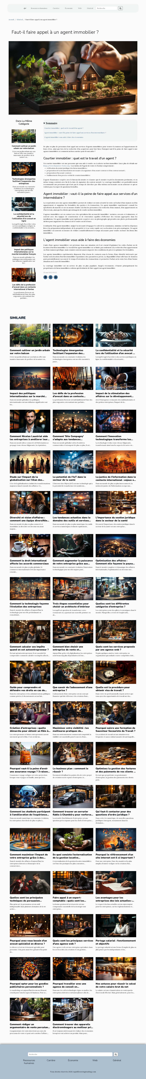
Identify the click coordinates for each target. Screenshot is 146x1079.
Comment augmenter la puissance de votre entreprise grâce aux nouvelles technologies (73, 563)
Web (79, 8)
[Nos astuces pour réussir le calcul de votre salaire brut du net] (116, 969)
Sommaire (51, 123)
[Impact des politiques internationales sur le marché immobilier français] (24, 240)
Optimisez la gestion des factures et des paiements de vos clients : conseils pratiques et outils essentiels (116, 773)
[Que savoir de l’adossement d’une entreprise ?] (73, 672)
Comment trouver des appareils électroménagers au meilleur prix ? (72, 1027)
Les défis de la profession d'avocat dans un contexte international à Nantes (24, 287)
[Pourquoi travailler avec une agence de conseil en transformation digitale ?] (73, 969)
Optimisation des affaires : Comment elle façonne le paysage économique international (116, 563)
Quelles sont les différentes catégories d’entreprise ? (112, 605)
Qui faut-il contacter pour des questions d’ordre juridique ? (113, 813)
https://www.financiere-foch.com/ (57, 166)
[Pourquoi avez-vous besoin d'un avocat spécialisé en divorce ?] (30, 926)
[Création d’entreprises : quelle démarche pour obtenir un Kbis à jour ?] (30, 713)
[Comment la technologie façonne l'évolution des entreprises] (30, 588)
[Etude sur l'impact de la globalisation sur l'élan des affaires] (30, 462)
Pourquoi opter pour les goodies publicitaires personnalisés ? (29, 985)
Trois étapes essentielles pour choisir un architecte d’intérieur (71, 605)
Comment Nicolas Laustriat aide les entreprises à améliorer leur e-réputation (29, 439)
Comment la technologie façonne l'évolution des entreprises (29, 605)
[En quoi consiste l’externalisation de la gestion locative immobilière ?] (73, 839)
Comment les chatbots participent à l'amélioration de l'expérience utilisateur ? (30, 814)
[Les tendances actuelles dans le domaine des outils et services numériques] (73, 502)
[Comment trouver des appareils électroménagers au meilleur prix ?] (73, 1009)
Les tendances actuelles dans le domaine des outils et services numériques (71, 520)
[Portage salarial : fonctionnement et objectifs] (116, 926)
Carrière (56, 8)
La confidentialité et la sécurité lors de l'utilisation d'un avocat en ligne (24, 217)
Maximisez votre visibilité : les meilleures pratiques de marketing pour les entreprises (71, 731)
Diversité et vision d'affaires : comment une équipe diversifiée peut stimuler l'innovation (28, 520)
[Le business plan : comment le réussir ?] (73, 753)
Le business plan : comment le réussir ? (70, 770)
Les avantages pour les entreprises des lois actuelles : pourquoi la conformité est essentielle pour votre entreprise (115, 902)
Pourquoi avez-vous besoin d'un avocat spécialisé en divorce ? (28, 942)
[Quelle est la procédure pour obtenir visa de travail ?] (116, 672)
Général (90, 8)
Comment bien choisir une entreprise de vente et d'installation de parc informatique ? (68, 651)
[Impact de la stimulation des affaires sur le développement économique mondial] (116, 378)
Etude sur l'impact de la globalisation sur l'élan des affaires (26, 480)
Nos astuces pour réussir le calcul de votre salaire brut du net (116, 985)
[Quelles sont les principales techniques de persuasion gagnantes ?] (30, 882)
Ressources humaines (39, 8)
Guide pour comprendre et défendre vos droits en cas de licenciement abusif (27, 690)
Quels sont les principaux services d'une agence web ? (73, 942)
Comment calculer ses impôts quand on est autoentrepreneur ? (29, 648)
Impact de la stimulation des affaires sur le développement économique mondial (113, 396)
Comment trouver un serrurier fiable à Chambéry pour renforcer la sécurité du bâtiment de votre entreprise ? (72, 816)
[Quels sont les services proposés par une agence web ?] (116, 631)
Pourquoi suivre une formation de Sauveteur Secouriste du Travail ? (115, 729)
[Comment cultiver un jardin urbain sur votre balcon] (24, 136)
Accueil (11, 20)
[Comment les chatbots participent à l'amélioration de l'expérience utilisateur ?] (30, 796)
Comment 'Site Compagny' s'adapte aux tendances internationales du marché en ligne (70, 441)
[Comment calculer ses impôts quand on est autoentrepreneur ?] (30, 631)
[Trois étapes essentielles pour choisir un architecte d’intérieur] (73, 588)
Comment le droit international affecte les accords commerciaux (29, 562)
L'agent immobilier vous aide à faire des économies (63, 137)
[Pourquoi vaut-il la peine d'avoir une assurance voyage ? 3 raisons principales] (30, 753)
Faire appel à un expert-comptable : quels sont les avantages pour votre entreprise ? (73, 900)
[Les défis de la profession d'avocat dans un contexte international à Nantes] (24, 275)
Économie (69, 8)
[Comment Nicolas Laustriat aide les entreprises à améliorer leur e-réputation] (30, 421)
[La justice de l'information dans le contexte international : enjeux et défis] (116, 462)
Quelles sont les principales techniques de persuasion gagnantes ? (26, 900)
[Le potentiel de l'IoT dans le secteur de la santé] (73, 462)
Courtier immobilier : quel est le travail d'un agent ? (63, 128)
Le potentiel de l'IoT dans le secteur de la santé (69, 478)
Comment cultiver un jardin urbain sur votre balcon (24, 147)
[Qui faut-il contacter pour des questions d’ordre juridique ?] (116, 796)
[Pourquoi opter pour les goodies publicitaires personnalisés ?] (30, 969)
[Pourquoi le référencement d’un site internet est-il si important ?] (116, 839)
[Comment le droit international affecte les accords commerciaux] (30, 545)
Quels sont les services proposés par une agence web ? (115, 648)
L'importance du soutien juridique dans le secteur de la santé (115, 519)
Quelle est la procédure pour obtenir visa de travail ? (113, 689)
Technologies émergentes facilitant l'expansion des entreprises (23, 181)
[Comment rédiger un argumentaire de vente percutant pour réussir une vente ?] (30, 1009)
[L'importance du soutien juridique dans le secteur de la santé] (116, 502)
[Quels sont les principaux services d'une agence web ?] (73, 926)
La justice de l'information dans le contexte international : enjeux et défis (116, 480)
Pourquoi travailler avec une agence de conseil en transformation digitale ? (69, 986)
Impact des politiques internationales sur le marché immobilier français (24, 251)
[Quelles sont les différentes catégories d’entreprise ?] (116, 588)
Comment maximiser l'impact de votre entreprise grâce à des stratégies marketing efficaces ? (29, 857)
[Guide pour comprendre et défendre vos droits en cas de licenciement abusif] (30, 672)
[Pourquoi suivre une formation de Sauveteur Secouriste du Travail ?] (116, 713)
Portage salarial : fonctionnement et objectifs (116, 942)
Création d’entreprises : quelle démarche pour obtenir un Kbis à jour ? (29, 731)
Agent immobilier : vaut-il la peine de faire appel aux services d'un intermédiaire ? (75, 133)
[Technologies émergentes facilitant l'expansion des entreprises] (24, 169)
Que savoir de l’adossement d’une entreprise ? (72, 689)
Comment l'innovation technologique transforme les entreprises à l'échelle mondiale (115, 439)
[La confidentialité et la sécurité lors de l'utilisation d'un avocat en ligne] (24, 204)
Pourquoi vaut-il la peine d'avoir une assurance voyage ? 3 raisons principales (29, 771)
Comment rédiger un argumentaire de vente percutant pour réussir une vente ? (29, 1027)
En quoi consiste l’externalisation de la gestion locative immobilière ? (72, 857)
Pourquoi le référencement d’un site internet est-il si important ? (115, 856)
